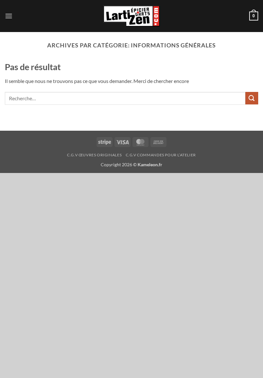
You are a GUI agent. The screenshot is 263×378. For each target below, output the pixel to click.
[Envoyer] (251, 98)
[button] (9, 16)
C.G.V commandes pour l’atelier (161, 154)
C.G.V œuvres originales (94, 154)
